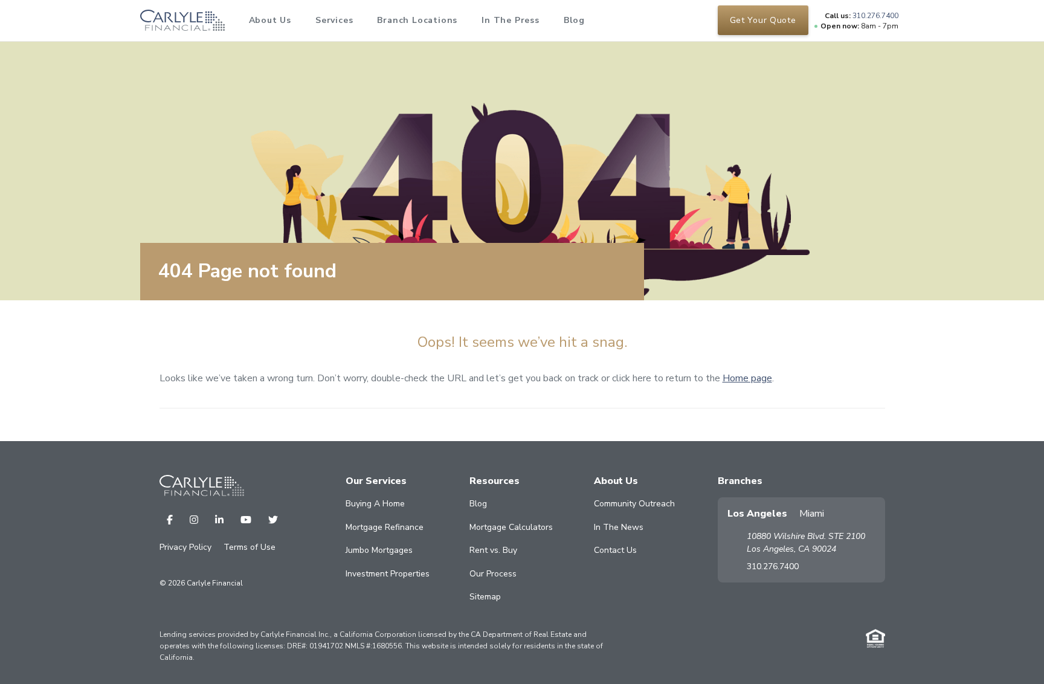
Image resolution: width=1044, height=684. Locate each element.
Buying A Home (375, 503)
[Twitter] (273, 521)
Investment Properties (388, 573)
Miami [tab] (811, 513)
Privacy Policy (185, 547)
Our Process (493, 573)
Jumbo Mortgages (379, 550)
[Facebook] (170, 521)
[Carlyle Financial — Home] (182, 20)
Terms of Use (250, 547)
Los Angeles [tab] (757, 513)
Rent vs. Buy (493, 550)
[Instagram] (193, 521)
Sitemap (485, 596)
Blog (574, 20)
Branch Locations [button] (417, 20)
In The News (618, 527)
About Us (270, 20)
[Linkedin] (219, 521)
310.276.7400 (773, 566)
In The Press (511, 20)
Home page (747, 378)
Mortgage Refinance (385, 527)
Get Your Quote (763, 20)
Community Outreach (634, 503)
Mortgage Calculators (511, 527)
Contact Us (615, 550)
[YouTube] (246, 521)
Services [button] (334, 20)
